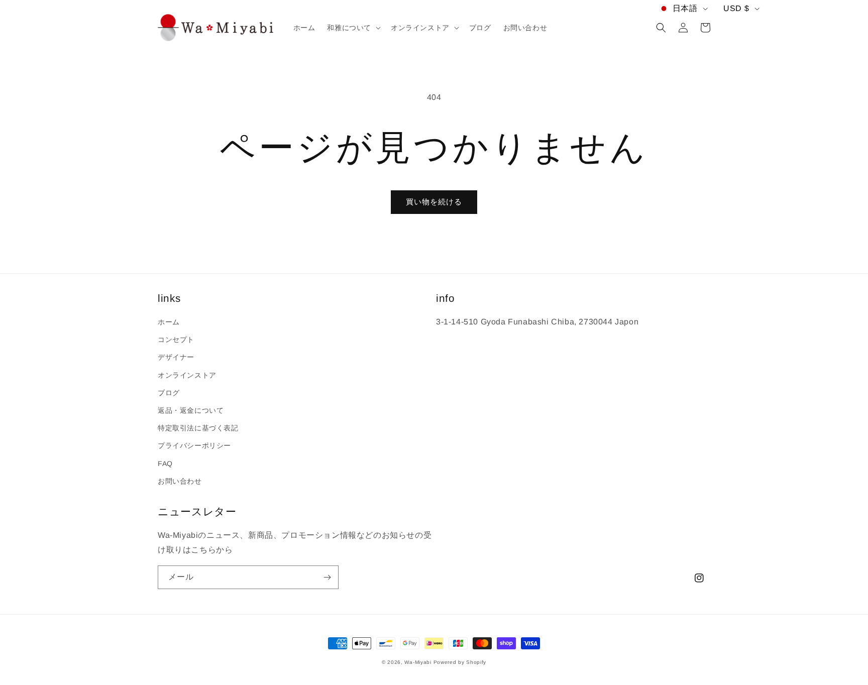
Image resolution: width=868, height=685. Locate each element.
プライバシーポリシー (194, 445)
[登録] (327, 577)
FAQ (165, 464)
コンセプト (176, 339)
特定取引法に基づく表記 (198, 428)
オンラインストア (187, 375)
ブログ (169, 393)
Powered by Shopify (460, 662)
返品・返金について (191, 410)
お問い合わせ (180, 481)
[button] (353, 27)
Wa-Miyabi (417, 662)
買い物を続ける (434, 201)
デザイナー (176, 357)
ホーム (169, 322)
